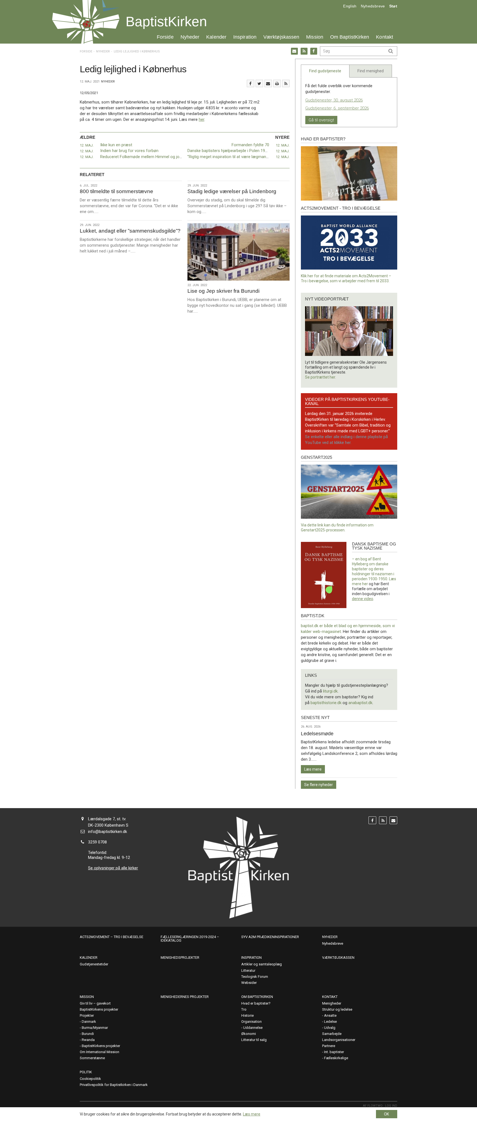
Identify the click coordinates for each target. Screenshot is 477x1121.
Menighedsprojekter (180, 957)
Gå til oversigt (321, 120)
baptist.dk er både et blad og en (330, 625)
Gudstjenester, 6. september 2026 (337, 108)
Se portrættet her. (320, 377)
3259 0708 (97, 842)
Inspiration (244, 37)
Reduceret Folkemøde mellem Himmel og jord (141, 156)
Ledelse (330, 1021)
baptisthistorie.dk (326, 702)
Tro (244, 1009)
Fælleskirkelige (336, 1058)
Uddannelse (253, 1028)
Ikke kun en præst (116, 144)
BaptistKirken (166, 21)
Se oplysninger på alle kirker (113, 868)
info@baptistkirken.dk (107, 831)
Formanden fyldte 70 (250, 144)
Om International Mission (99, 1052)
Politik (86, 1072)
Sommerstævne (92, 1058)
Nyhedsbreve (373, 6)
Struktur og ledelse (337, 1009)
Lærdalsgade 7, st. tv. (107, 818)
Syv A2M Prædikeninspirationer (270, 937)
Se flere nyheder (318, 784)
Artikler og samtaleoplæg (261, 964)
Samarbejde (331, 1034)
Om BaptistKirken (349, 37)
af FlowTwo (373, 1105)
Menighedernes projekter (185, 997)
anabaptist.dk (360, 702)
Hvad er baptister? (323, 139)
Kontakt (384, 37)
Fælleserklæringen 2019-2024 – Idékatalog (190, 938)
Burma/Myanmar (95, 1028)
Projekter (87, 1015)
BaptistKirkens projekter (99, 1009)
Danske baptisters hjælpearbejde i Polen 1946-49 (231, 150)
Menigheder (331, 1003)
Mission (314, 37)
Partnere (328, 1046)
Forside (165, 37)
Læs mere (313, 769)
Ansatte (330, 1015)
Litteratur (248, 970)
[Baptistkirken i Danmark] (86, 22)
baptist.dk (312, 615)
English (349, 6)
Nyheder (190, 37)
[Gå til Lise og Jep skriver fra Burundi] (238, 252)
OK (386, 1114)
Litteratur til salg (254, 1040)
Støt (393, 6)
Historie (247, 1015)
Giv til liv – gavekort (95, 1003)
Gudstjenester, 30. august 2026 (334, 100)
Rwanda (88, 1040)
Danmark (89, 1021)
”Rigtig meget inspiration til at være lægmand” (228, 156)
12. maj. (87, 145)
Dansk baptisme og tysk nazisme (374, 546)
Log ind (391, 1105)
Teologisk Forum (254, 976)
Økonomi (248, 1034)
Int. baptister (334, 1052)
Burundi (88, 1034)
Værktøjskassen (281, 37)
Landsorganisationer (338, 1040)
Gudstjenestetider (94, 964)
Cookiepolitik (90, 1079)
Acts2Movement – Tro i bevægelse (111, 937)
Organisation (251, 1021)
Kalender (216, 37)
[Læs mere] (286, 83)
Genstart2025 (316, 457)
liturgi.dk (330, 691)
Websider (249, 983)
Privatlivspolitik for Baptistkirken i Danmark (114, 1085)
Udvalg (329, 1028)
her (201, 119)
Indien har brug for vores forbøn (129, 150)
